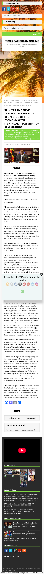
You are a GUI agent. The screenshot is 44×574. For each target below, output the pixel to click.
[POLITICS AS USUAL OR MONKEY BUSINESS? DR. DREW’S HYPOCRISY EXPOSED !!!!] (31, 473)
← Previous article (13, 418)
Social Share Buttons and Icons (12, 573)
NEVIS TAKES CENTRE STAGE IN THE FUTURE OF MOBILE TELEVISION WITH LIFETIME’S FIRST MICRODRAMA (19, 505)
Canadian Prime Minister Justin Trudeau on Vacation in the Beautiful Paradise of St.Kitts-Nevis (25, 526)
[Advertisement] (22, 74)
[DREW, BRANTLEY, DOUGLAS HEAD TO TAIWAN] (23, 485)
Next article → (32, 418)
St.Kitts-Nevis (25, 144)
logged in (18, 430)
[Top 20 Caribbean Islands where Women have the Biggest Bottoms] (8, 536)
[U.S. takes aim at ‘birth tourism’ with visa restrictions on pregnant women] (23, 479)
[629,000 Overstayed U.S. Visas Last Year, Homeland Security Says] (8, 473)
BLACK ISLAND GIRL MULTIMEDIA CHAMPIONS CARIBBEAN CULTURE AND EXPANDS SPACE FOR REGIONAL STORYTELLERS (19, 511)
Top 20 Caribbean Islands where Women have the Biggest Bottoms (24, 533)
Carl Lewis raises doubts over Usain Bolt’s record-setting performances (20, 539)
